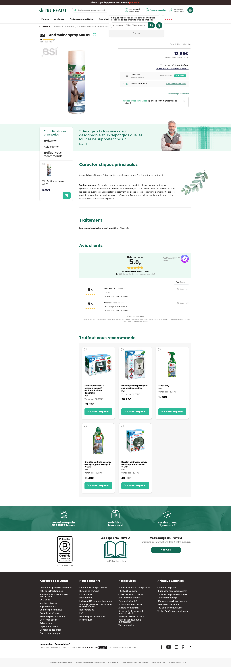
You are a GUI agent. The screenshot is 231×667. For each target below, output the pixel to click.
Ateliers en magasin (128, 608)
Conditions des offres (50, 630)
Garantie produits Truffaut (53, 617)
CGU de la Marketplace (51, 591)
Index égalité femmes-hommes (95, 601)
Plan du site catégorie (51, 633)
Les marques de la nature (92, 617)
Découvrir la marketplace (131, 617)
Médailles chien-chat (168, 605)
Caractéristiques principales (55, 133)
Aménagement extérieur (82, 19)
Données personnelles (51, 610)
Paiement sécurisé (127, 601)
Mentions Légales (158, 662)
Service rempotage (167, 598)
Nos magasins (86, 610)
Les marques (85, 620)
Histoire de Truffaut (89, 591)
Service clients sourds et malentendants (130, 612)
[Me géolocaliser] (159, 25)
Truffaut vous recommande (53, 154)
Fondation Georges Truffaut (93, 588)
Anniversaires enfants (129, 598)
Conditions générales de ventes (56, 588)
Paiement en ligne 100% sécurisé (178, 93)
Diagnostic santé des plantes (172, 591)
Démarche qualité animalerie (172, 601)
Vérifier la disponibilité (176, 84)
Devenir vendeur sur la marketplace (129, 621)
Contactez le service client (53, 648)
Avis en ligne (46, 623)
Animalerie (104, 19)
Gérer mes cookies (49, 620)
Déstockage (97, 2)
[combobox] (90, 10)
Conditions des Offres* (178, 662)
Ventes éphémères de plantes (172, 611)
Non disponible (165, 76)
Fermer (136, 33)
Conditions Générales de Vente (60, 662)
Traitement (51, 140)
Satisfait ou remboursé (130, 605)
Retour (47, 27)
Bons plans (166, 19)
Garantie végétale (166, 588)
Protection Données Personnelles (135, 662)
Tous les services (126, 625)
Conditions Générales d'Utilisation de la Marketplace (97, 662)
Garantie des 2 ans (49, 613)
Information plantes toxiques (172, 594)
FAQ (81, 613)
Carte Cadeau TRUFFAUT (130, 594)
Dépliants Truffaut (49, 627)
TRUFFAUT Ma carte (127, 591)
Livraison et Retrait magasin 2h (134, 588)
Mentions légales (48, 603)
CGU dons (45, 600)
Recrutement (86, 598)
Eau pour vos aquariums (169, 608)
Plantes (45, 19)
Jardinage (59, 19)
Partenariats (85, 594)
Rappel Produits (48, 607)
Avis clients (51, 146)
